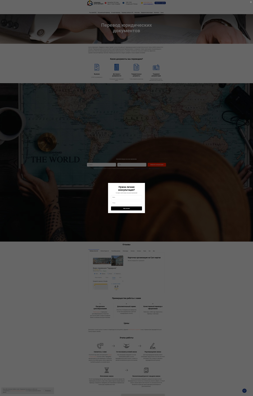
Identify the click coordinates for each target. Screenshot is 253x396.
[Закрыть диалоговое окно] (251, 2)
